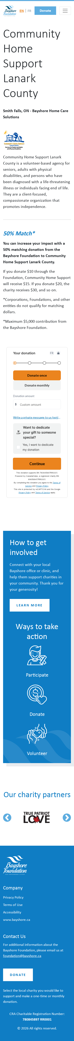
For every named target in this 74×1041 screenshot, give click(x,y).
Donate (45, 10)
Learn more (29, 605)
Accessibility (12, 912)
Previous (7, 817)
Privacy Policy (13, 897)
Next (67, 817)
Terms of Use (13, 904)
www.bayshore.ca (16, 919)
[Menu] (65, 11)
